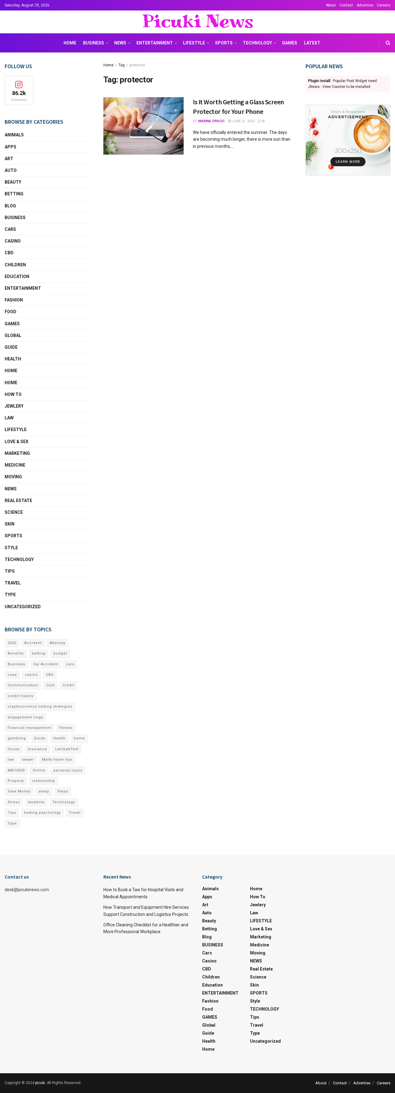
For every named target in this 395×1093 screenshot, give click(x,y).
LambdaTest (66, 749)
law (11, 760)
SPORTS (224, 42)
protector (137, 65)
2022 (12, 643)
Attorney (57, 643)
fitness (66, 728)
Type (10, 594)
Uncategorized (23, 606)
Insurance (37, 749)
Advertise (365, 5)
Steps (62, 791)
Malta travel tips (57, 760)
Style (11, 547)
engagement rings (25, 717)
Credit (68, 685)
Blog (10, 205)
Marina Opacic (211, 121)
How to (13, 394)
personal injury (67, 770)
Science (14, 512)
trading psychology (42, 813)
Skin (10, 524)
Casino (13, 241)
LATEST (312, 42)
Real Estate (18, 500)
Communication (23, 685)
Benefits (16, 653)
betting (38, 653)
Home (70, 42)
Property (16, 781)
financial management (29, 728)
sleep (44, 791)
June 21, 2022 (243, 121)
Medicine (15, 465)
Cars (10, 229)
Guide (11, 347)
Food (10, 311)
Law (9, 417)
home (79, 738)
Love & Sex (16, 441)
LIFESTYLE (194, 42)
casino (31, 675)
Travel (13, 582)
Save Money (19, 791)
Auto (11, 170)
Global (13, 335)
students (36, 802)
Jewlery (14, 406)
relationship (43, 781)
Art (9, 158)
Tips (10, 571)
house (14, 749)
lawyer (28, 760)
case (12, 675)
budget (60, 653)
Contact (346, 5)
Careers (383, 5)
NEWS (120, 42)
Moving (13, 476)
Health (13, 358)
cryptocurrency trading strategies (40, 706)
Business (16, 664)
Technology (63, 802)
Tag (121, 65)
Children (15, 264)
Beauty (13, 182)
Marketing (17, 453)
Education (17, 276)
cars (70, 664)
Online (39, 770)
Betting (14, 193)
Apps (10, 146)
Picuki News (197, 22)
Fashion (14, 299)
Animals (14, 134)
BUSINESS (93, 42)
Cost (50, 685)
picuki (40, 1083)
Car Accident (45, 664)
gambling (17, 738)
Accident (33, 643)
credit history (20, 696)
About (331, 5)
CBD (9, 252)
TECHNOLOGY (257, 42)
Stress (14, 802)
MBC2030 (16, 770)
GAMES (289, 42)
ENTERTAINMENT (154, 42)
